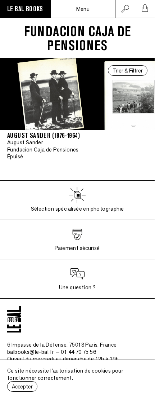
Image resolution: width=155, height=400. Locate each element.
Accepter (22, 386)
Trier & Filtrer (128, 70)
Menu (83, 8)
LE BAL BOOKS (25, 9)
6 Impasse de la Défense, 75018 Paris (62, 344)
